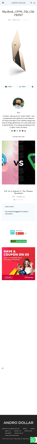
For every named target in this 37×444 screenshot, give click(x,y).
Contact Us (17, 431)
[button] (34, 3)
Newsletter (28, 431)
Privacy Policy (19, 433)
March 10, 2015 (16, 19)
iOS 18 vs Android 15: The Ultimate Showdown (18, 192)
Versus (18, 188)
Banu (9, 19)
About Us (8, 431)
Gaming (32, 428)
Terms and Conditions (12, 435)
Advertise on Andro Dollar (10, 428)
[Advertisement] (18, 303)
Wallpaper (8, 433)
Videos (25, 428)
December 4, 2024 (21, 196)
